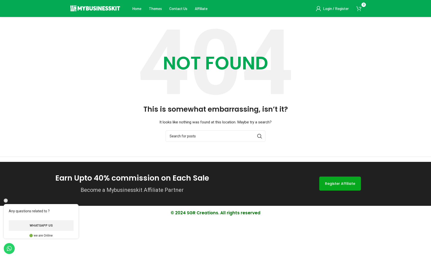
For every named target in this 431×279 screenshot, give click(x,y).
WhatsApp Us (41, 225)
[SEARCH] (259, 136)
